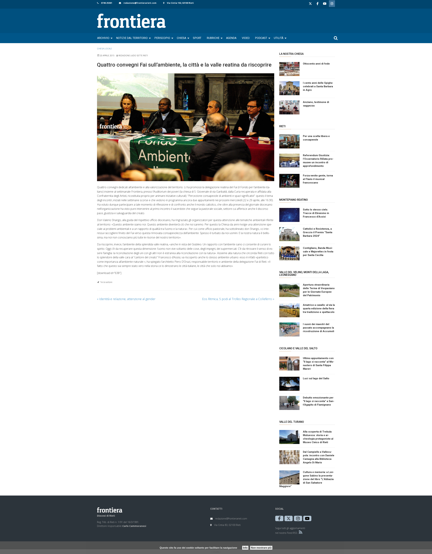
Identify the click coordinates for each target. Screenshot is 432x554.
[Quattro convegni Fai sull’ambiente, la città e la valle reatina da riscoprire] (185, 127)
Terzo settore (106, 282)
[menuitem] (103, 38)
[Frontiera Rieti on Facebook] (317, 4)
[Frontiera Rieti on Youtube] (325, 4)
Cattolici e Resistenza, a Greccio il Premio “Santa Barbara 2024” (317, 232)
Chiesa (181, 38)
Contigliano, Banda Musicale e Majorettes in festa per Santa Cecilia (318, 252)
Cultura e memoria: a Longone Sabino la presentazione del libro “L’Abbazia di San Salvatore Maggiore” (306, 479)
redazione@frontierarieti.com (140, 3)
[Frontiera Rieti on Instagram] (332, 3)
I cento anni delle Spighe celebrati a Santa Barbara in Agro (318, 86)
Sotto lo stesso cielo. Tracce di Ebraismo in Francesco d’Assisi (316, 213)
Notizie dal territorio (132, 38)
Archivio (103, 38)
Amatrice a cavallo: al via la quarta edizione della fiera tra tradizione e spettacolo (319, 308)
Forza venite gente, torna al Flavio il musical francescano (318, 179)
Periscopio (162, 38)
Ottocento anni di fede (316, 63)
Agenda (231, 38)
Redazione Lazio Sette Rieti (133, 55)
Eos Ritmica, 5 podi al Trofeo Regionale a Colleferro (238, 299)
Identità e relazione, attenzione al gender (126, 299)
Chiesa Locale (104, 48)
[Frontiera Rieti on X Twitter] (310, 4)
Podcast (261, 38)
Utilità (278, 38)
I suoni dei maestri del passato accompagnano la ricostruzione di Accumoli (318, 328)
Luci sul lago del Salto (316, 378)
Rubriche (213, 38)
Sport (197, 38)
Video (246, 38)
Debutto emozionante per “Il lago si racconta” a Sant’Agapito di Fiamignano (318, 401)
